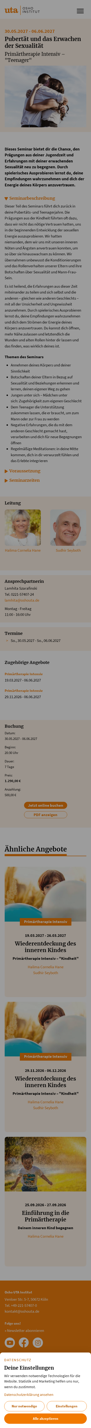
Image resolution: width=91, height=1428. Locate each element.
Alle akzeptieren (45, 1418)
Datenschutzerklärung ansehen (28, 1394)
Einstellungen (66, 1406)
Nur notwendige (24, 1406)
